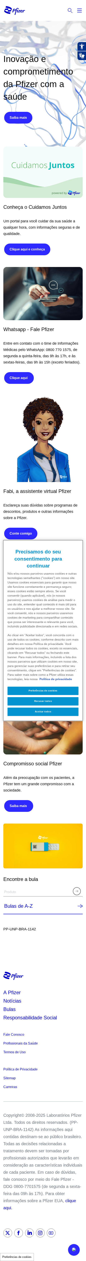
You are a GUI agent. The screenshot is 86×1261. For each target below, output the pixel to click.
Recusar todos (43, 701)
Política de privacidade (55, 679)
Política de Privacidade (20, 1069)
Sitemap (9, 1078)
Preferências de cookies (17, 1256)
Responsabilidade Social (30, 1017)
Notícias (13, 1001)
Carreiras (10, 1087)
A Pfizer (12, 992)
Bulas (10, 1009)
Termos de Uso (14, 1052)
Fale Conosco (13, 1034)
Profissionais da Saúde (20, 1043)
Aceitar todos (43, 711)
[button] (74, 1250)
